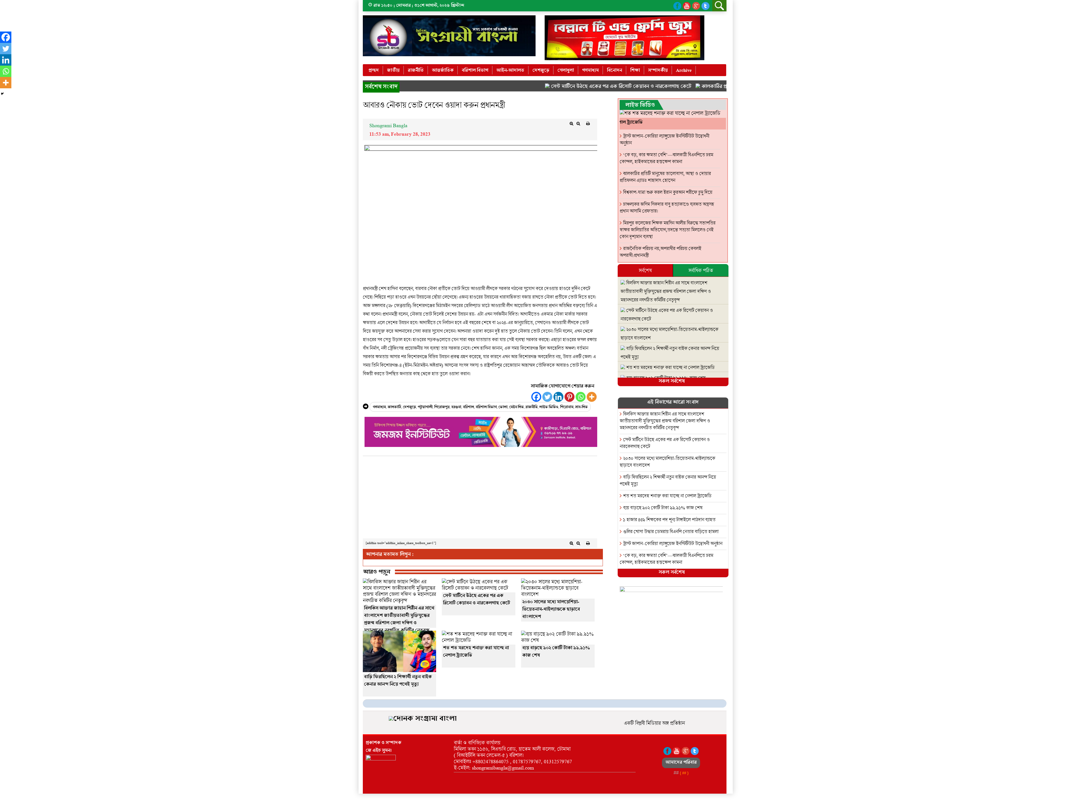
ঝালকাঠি (394, 408)
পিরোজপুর (441, 408)
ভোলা (502, 408)
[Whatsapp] (581, 397)
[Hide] (2, 93)
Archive (684, 70)
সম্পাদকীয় (658, 70)
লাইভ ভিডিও (548, 408)
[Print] (588, 123)
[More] (592, 397)
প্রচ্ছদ (373, 70)
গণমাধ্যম (590, 70)
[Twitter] (547, 397)
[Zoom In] (571, 123)
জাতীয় (393, 70)
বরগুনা (456, 408)
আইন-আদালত (510, 70)
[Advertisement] (480, 498)
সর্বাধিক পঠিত (700, 270)
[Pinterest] (569, 397)
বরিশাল (468, 408)
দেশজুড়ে (540, 70)
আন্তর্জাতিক (442, 70)
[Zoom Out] (578, 123)
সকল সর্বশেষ (672, 382)
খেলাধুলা (565, 70)
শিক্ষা (635, 70)
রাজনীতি (416, 70)
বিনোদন (614, 70)
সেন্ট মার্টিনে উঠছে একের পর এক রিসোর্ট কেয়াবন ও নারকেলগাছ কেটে (591, 87)
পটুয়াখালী (425, 408)
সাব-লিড (581, 408)
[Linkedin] (558, 397)
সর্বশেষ (645, 270)
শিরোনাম (566, 408)
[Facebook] (536, 397)
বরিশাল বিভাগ (475, 70)
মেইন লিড (516, 408)
